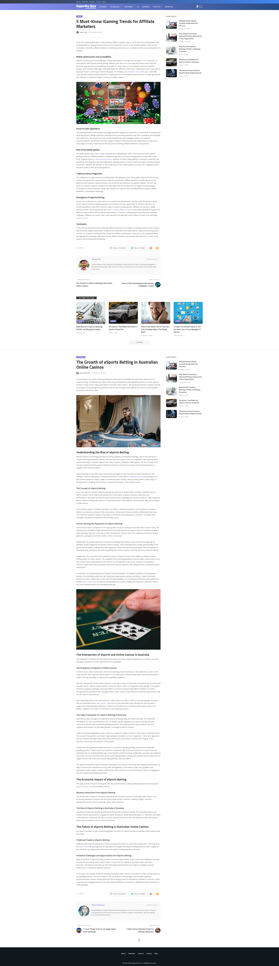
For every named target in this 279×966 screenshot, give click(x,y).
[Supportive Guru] (86, 6)
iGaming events (82, 218)
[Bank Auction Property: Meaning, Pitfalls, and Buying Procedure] (171, 50)
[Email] (157, 248)
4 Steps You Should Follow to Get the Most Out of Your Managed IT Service (187, 329)
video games (101, 703)
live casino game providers (102, 159)
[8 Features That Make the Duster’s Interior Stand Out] (171, 62)
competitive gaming (136, 476)
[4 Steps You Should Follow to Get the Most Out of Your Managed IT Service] (188, 313)
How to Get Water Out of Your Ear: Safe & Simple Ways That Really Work (155, 329)
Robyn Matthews (85, 373)
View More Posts (152, 259)
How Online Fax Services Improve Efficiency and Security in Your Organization (190, 36)
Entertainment (83, 946)
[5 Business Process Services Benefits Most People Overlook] (171, 73)
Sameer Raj (83, 32)
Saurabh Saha (84, 962)
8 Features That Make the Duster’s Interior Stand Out (189, 60)
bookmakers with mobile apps (137, 72)
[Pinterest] (150, 248)
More (79, 16)
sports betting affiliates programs (120, 209)
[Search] (201, 6)
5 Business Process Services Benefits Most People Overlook (190, 71)
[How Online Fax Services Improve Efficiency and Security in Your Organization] (171, 37)
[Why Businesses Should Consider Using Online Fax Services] (171, 25)
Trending (81, 357)
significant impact (82, 786)
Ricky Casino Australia (91, 582)
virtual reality (83, 847)
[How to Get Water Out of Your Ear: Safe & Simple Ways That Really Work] (155, 313)
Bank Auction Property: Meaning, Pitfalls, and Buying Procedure (189, 49)
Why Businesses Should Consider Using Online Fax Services (188, 23)
